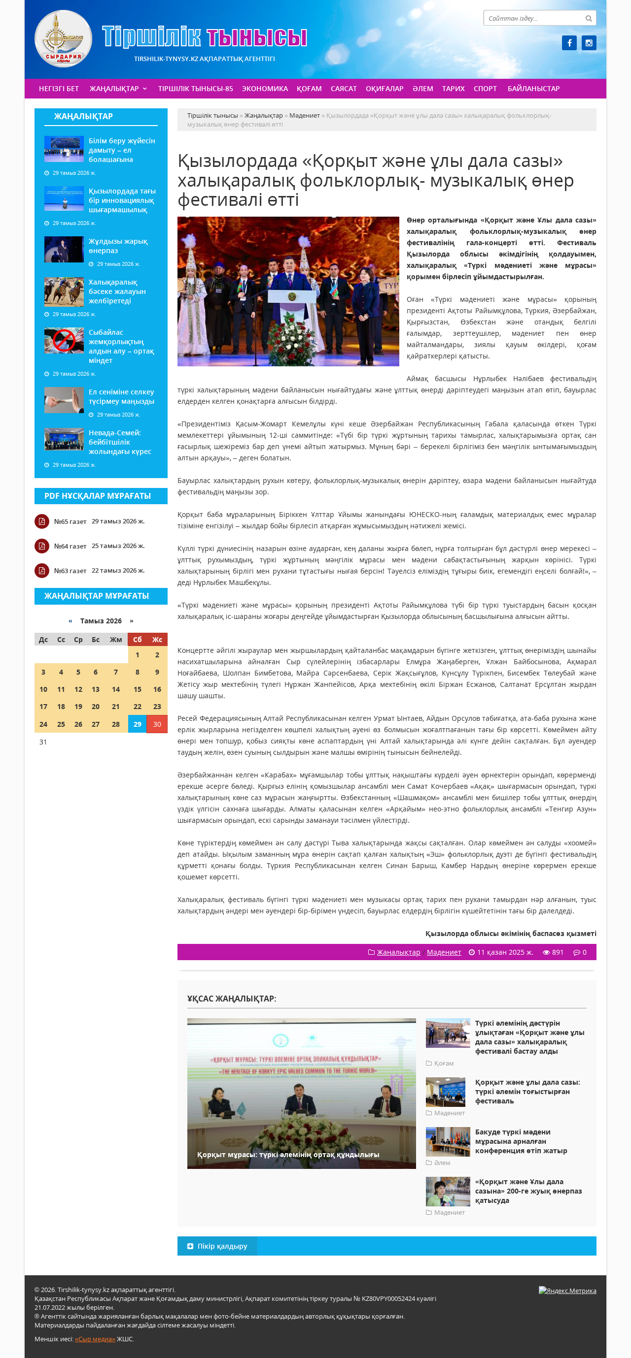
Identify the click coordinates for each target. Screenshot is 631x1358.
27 (96, 724)
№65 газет (70, 521)
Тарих (453, 88)
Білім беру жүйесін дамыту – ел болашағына (122, 150)
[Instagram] (589, 42)
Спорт (485, 88)
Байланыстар (534, 88)
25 (61, 724)
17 (43, 706)
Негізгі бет (59, 88)
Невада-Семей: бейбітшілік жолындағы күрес (120, 442)
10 (43, 689)
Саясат (344, 88)
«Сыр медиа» (95, 1338)
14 (116, 689)
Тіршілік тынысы (171, 38)
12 (78, 689)
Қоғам (309, 88)
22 (137, 706)
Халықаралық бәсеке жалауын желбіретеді (117, 291)
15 (137, 689)
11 (61, 689)
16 (157, 689)
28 (116, 724)
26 (78, 724)
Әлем (423, 88)
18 (61, 706)
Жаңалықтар (114, 88)
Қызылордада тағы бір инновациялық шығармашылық (122, 200)
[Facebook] (569, 42)
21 (116, 706)
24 (43, 724)
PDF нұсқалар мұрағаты (97, 495)
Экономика (265, 88)
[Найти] (588, 17)
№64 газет (70, 546)
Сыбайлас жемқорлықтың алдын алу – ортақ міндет (121, 346)
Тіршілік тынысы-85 (195, 88)
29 (137, 724)
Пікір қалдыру (221, 1246)
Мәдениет (444, 952)
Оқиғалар (385, 88)
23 (157, 706)
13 (96, 689)
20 (96, 706)
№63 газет (70, 570)
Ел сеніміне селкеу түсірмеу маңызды (121, 396)
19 (78, 706)
